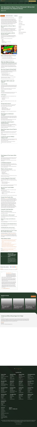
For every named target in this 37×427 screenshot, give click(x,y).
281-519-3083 (11, 375)
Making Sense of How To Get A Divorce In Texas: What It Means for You (9, 246)
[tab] (2, 16)
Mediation (20, 26)
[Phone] (5, 288)
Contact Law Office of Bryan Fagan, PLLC (5, 413)
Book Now (36, 300)
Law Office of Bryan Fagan (12, 233)
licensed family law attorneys (4, 234)
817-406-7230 (29, 388)
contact (8, 233)
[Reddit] (7, 288)
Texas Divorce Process (11, 249)
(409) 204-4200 (30, 395)
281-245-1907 (2, 395)
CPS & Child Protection (22, 24)
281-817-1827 (20, 388)
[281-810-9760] (16, 372)
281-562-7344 (2, 375)
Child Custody (21, 21)
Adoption (20, 27)
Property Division (21, 33)
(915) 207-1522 (20, 395)
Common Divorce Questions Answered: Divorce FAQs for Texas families (9, 239)
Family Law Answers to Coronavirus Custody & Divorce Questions (8, 240)
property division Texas (6, 249)
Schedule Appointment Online (4, 418)
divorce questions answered (10, 248)
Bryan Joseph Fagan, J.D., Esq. (9, 273)
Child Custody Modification (22, 32)
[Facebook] (1, 288)
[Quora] (8, 288)
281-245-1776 (11, 395)
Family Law (20, 18)
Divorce (20, 20)
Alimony (20, 30)
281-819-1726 (29, 375)
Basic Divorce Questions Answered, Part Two (6, 243)
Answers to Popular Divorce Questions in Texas (6, 242)
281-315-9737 (20, 375)
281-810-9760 (19, 372)
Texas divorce (6, 198)
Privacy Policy (3, 415)
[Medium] (4, 288)
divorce (9, 29)
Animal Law (2, 412)
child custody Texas (5, 248)
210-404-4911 (2, 388)
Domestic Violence (21, 29)
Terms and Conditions (4, 416)
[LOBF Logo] (18, 369)
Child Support (20, 23)
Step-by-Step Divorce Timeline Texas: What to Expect (7, 245)
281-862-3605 (11, 388)
